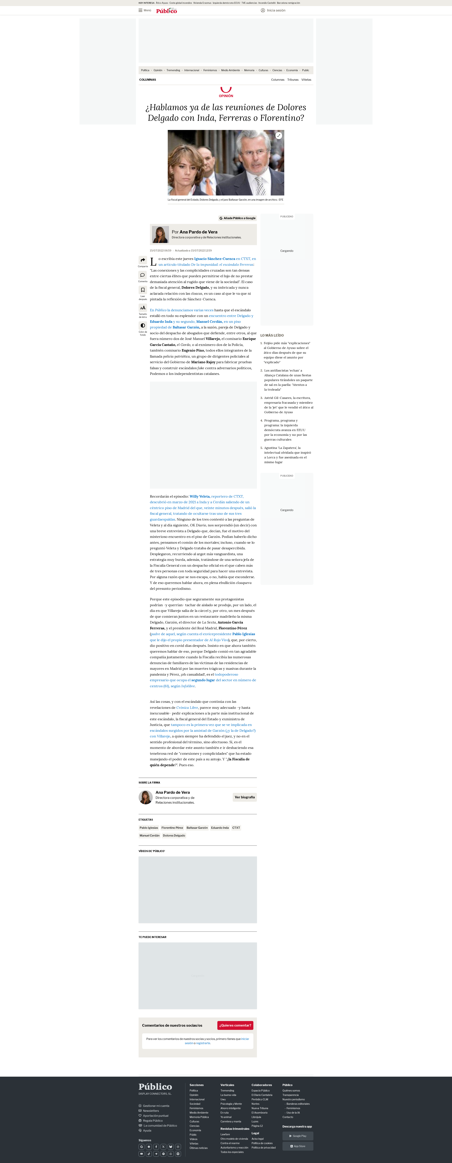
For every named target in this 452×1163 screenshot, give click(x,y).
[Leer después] (143, 290)
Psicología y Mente (231, 1103)
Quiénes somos (291, 1090)
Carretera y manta (231, 1121)
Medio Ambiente (230, 70)
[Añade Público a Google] (141, 1147)
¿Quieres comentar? (235, 1025)
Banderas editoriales (298, 1103)
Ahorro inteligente (231, 1108)
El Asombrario (259, 1112)
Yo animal (226, 1117)
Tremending (173, 70)
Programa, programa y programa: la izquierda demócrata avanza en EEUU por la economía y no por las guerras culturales (285, 429)
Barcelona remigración (289, 3)
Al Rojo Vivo (218, 639)
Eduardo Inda (220, 827)
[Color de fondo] (143, 325)
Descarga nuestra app (297, 1126)
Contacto (287, 1117)
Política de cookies (262, 1143)
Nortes (255, 1103)
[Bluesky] (171, 1147)
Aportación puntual (155, 1115)
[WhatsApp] (171, 1154)
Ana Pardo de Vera (199, 232)
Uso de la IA (293, 1112)
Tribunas (293, 79)
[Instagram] (178, 1147)
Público (155, 1087)
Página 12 (257, 1125)
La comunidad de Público (160, 1125)
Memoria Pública (199, 1117)
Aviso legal (258, 1138)
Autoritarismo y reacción (234, 1147)
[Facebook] (156, 1147)
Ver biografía (245, 797)
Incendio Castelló (267, 3)
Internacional (191, 70)
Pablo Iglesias (149, 827)
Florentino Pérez (172, 827)
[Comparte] (143, 260)
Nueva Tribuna (260, 1108)
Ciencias (277, 70)
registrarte (203, 1043)
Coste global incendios (181, 3)
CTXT (236, 827)
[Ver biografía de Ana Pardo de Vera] (146, 797)
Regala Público (152, 1120)
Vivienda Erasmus (202, 3)
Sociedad (195, 1103)
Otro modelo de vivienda (234, 1138)
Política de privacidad (264, 1147)
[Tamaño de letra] (143, 308)
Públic (193, 1134)
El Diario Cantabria (262, 1094)
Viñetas (306, 79)
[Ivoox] (178, 1154)
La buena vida (228, 1094)
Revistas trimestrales (235, 1129)
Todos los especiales (232, 1151)
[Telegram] (156, 1154)
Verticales (227, 1085)
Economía (292, 70)
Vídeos (193, 1139)
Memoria (249, 70)
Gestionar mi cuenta (155, 1106)
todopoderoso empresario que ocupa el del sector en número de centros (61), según (203, 680)
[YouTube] (141, 1154)
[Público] (166, 11)
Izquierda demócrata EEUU (226, 3)
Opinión (158, 70)
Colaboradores (262, 1085)
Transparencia (290, 1094)
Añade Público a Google (239, 218)
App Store (299, 1146)
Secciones (197, 1085)
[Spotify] (163, 1154)
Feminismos (210, 70)
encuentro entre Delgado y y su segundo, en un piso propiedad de (201, 321)
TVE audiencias (249, 3)
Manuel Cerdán (149, 835)
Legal (255, 1133)
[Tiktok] (149, 1154)
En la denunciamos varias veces (181, 310)
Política (145, 70)
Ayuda (146, 1130)
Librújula (256, 1117)
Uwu (223, 1099)
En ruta (225, 1112)
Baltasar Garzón (197, 827)
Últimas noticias (199, 1147)
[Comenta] (142, 275)
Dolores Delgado (174, 835)
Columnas (147, 79)
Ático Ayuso (162, 3)
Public (305, 70)
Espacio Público (261, 1090)
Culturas (263, 70)
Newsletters (150, 1110)
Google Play (299, 1135)
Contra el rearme (230, 1143)
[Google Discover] (149, 1147)
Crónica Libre (187, 707)
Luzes (255, 1121)
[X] (163, 1147)
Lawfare (225, 1134)
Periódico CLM (260, 1099)
